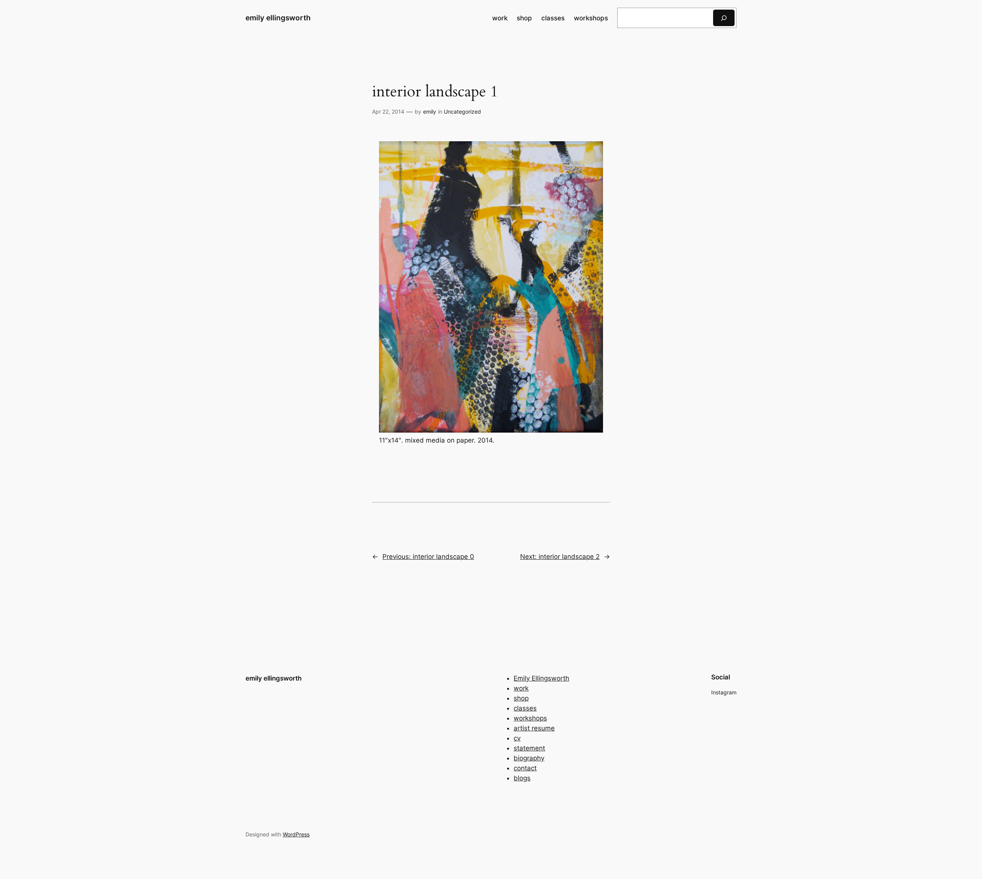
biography (529, 758)
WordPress (296, 834)
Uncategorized (462, 111)
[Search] (724, 18)
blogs (522, 778)
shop (521, 698)
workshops (530, 718)
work (521, 688)
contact (525, 768)
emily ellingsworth (278, 17)
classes (525, 708)
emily (429, 111)
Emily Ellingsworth (541, 678)
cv (517, 738)
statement (529, 748)
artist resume (534, 728)
